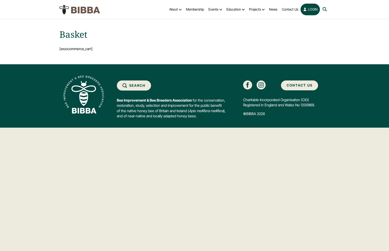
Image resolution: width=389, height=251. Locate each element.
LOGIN (312, 9)
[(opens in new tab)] (247, 84)
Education (233, 9)
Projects (255, 9)
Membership (195, 9)
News (273, 9)
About (173, 9)
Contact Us (290, 9)
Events (213, 9)
